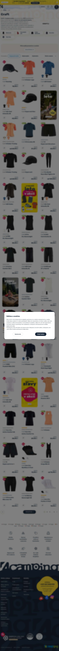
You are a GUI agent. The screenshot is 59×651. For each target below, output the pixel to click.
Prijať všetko (40, 334)
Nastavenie (18, 334)
